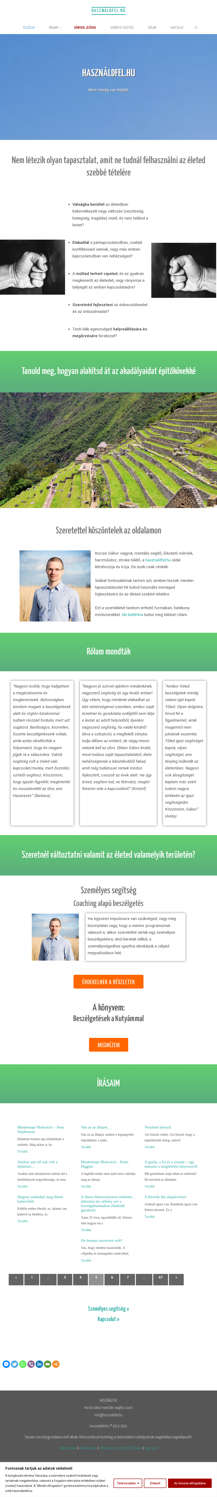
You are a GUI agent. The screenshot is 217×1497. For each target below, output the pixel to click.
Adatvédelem (68, 1448)
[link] (196, 28)
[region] (108, 1479)
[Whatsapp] (22, 1364)
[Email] (47, 1364)
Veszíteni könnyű (158, 1127)
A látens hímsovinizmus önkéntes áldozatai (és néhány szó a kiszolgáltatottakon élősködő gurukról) (106, 1203)
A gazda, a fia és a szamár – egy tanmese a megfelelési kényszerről (171, 1164)
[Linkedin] (39, 1364)
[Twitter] (14, 1364)
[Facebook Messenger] (6, 1364)
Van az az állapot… (96, 1127)
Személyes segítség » (108, 1309)
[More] (56, 1364)
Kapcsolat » (108, 1319)
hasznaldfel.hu (158, 560)
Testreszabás (126, 1483)
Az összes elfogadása (190, 1483)
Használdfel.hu (109, 10)
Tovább (22, 1151)
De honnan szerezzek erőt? (101, 1240)
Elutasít (155, 1483)
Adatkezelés (88, 1448)
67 (161, 1277)
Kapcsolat (151, 1448)
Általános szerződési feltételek (121, 1448)
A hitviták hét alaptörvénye (165, 1197)
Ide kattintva (132, 614)
